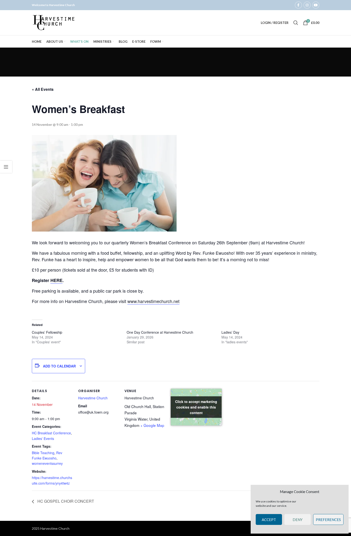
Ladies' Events (43, 438)
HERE (56, 280)
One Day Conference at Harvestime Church (160, 332)
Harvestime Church (93, 397)
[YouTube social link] (315, 5)
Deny (298, 519)
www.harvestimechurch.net (153, 301)
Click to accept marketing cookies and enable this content (196, 407)
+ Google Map (152, 425)
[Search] (296, 23)
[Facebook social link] (298, 5)
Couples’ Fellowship (47, 332)
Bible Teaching (43, 452)
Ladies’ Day (230, 332)
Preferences (328, 519)
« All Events (43, 89)
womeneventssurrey (47, 463)
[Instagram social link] (307, 5)
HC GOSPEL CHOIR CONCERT (65, 501)
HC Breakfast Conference (51, 432)
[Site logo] (54, 22)
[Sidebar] (6, 167)
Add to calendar (59, 366)
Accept (269, 519)
